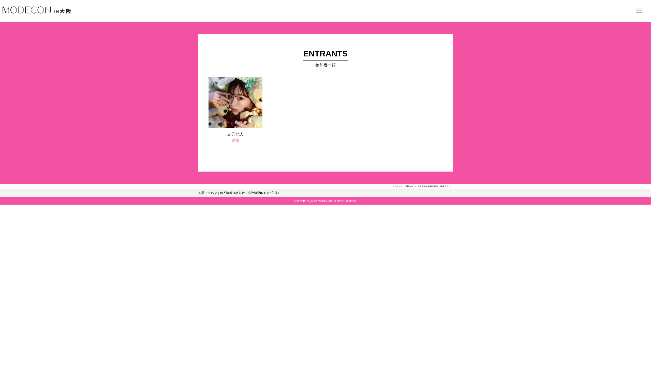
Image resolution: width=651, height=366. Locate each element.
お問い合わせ (207, 193)
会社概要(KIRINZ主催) (263, 193)
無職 (235, 140)
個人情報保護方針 (232, 193)
